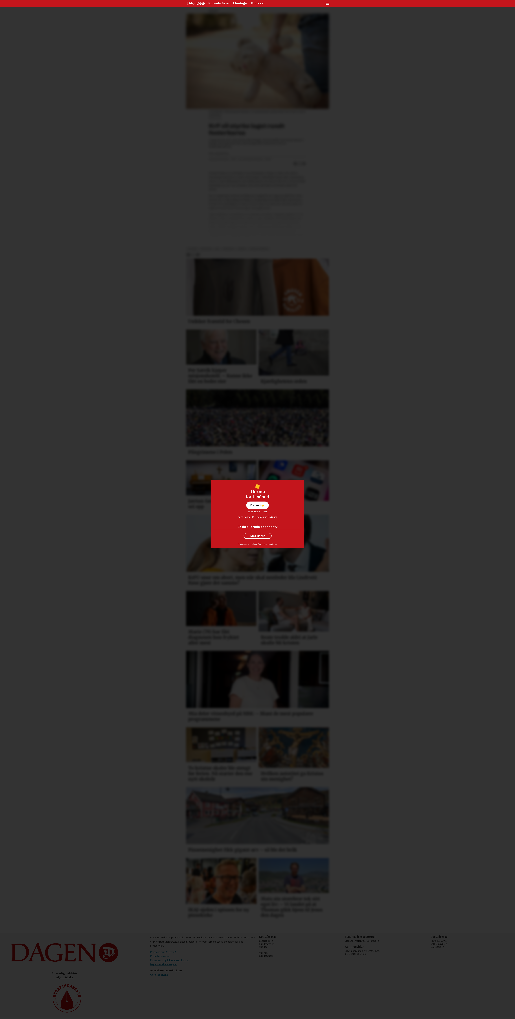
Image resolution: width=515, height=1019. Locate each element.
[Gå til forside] (196, 3)
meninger (206, 249)
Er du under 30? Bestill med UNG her (257, 517)
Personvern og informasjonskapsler (169, 960)
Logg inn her (257, 535)
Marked (263, 947)
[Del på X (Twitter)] (300, 164)
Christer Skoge (159, 974)
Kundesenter (266, 955)
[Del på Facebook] (295, 164)
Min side (263, 953)
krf (217, 249)
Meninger (240, 3)
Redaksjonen (266, 940)
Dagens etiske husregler (163, 964)
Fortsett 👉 (257, 505)
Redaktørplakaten (160, 956)
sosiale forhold (259, 249)
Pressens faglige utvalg (163, 952)
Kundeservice (266, 944)
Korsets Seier (219, 3)
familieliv (228, 249)
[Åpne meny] (327, 3)
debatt (242, 249)
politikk (192, 249)
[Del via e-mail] (304, 164)
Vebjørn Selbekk (64, 977)
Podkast (258, 3)
